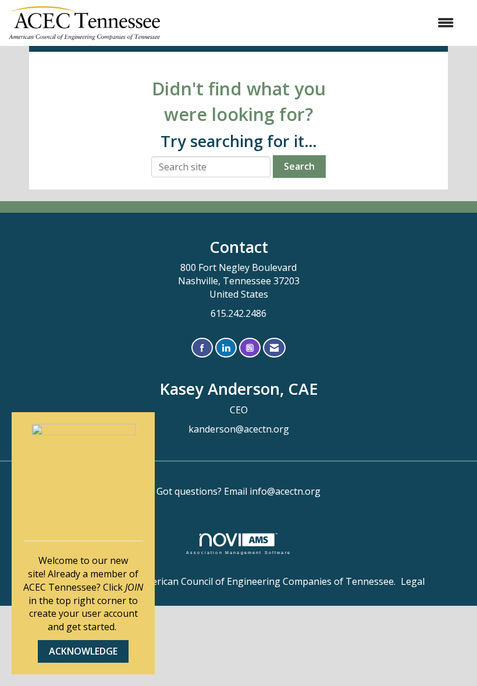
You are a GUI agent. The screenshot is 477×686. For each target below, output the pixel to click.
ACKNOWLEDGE (83, 651)
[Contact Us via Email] (274, 348)
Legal (413, 581)
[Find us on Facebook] (202, 348)
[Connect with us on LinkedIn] (226, 348)
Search (299, 166)
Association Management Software (238, 552)
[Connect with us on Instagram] (250, 348)
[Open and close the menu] (313, 22)
